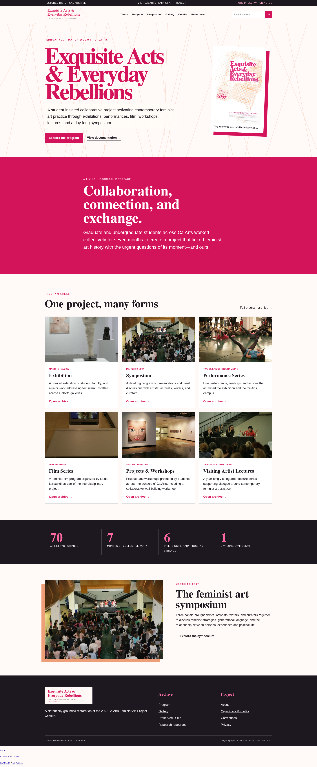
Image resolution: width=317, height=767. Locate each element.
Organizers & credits (235, 711)
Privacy (226, 724)
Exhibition (5, 756)
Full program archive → (256, 307)
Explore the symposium (197, 636)
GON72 (16, 756)
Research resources (172, 724)
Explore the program (64, 138)
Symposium (154, 14)
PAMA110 (5, 762)
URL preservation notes (255, 3)
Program (137, 14)
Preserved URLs (169, 718)
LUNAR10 (17, 762)
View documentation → (104, 137)
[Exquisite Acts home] (69, 14)
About (124, 14)
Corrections (229, 718)
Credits (182, 14)
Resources (198, 14)
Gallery (169, 14)
